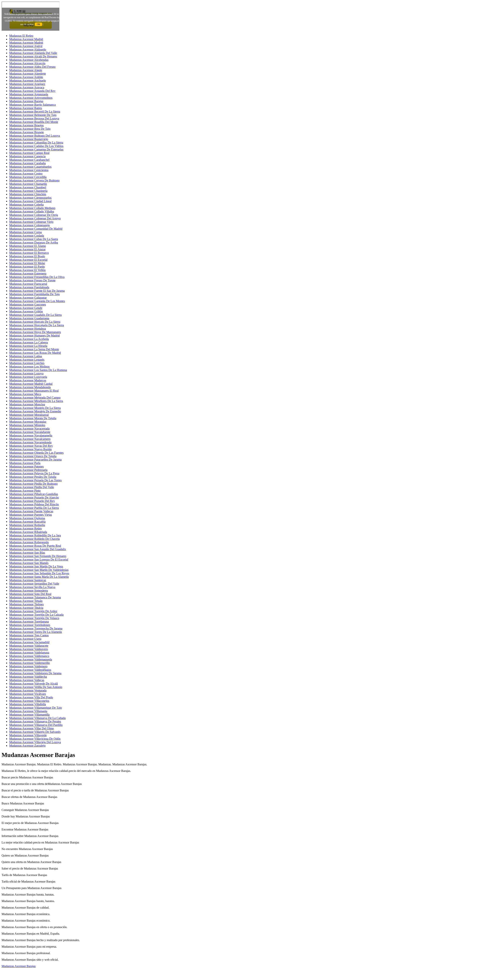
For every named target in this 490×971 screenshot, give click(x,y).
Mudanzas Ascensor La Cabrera (28, 342)
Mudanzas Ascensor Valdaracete (28, 645)
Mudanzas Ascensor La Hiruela (28, 345)
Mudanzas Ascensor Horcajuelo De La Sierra (36, 325)
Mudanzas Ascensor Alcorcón (27, 63)
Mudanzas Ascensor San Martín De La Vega (36, 566)
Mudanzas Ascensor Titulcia (26, 607)
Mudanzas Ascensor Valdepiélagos (30, 669)
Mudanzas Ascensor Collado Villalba (31, 211)
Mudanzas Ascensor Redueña (27, 525)
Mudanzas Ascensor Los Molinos (29, 366)
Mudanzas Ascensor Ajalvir (25, 46)
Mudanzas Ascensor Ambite (26, 77)
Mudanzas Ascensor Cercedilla (28, 177)
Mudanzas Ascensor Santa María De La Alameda (39, 576)
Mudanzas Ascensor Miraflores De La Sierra (36, 401)
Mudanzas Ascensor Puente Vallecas (31, 511)
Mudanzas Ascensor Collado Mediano (32, 208)
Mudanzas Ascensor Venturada (28, 690)
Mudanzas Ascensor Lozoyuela (28, 376)
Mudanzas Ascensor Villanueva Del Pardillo (36, 725)
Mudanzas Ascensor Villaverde (28, 735)
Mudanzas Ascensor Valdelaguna (29, 652)
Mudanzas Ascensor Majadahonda (30, 387)
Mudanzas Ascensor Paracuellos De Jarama (35, 459)
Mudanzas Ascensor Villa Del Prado (31, 697)
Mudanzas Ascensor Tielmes (26, 604)
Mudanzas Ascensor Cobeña (26, 204)
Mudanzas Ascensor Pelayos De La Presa (34, 473)
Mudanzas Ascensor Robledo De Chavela (34, 538)
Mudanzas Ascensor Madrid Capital (30, 383)
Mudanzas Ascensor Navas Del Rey (31, 445)
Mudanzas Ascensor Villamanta (28, 711)
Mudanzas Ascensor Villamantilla (29, 714)
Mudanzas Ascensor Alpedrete (27, 73)
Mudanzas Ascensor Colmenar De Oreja (33, 215)
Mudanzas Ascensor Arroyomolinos (30, 97)
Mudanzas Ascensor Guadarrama (29, 318)
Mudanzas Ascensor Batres (25, 108)
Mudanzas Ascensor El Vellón (27, 270)
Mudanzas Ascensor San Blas (27, 552)
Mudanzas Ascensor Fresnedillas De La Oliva (37, 277)
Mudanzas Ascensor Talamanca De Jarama (35, 597)
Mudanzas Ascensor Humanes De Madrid (34, 335)
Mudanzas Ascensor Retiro (25, 528)
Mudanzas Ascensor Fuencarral (28, 283)
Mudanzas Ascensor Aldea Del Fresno (32, 66)
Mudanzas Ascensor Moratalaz (27, 421)
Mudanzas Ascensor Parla (24, 463)
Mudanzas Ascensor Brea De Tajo (30, 128)
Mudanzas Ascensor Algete (25, 70)
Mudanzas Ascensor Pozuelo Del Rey (32, 501)
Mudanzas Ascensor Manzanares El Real (34, 390)
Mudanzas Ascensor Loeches (26, 363)
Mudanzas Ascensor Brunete (26, 132)
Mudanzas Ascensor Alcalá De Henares (33, 56)
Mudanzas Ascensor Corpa (25, 232)
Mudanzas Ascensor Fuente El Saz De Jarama (37, 290)
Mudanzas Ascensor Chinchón (27, 194)
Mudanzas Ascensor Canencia (27, 156)
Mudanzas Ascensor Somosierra (28, 590)
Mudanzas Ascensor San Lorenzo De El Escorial (38, 559)
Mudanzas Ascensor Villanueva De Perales (35, 721)
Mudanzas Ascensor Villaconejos (29, 700)
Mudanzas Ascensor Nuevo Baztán (30, 449)
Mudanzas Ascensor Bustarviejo (28, 139)
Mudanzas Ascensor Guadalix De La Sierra (35, 314)
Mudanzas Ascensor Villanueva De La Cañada (37, 718)
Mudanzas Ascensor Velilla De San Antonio (35, 687)
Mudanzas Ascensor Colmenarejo (29, 225)
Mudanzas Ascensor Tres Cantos (29, 635)
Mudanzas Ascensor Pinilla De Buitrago (33, 483)
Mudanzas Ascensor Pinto (25, 490)
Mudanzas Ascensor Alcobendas (28, 59)
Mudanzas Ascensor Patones (26, 466)
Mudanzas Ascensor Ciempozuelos (30, 197)
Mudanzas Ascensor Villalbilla (27, 704)
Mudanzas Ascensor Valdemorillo (29, 662)
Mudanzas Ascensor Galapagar (28, 297)
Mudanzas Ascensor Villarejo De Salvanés (34, 731)
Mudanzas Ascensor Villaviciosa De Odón (34, 738)
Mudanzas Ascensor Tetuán (25, 600)
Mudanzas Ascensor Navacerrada (29, 428)
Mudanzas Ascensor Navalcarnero (30, 439)
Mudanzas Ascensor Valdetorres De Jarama (35, 673)
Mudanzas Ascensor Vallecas (26, 680)
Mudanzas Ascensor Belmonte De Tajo (32, 115)
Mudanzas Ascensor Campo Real (29, 152)
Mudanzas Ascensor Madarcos (27, 380)
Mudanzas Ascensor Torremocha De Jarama (35, 628)
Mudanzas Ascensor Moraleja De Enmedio (35, 411)
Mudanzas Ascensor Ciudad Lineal (30, 201)
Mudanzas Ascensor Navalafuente (29, 432)
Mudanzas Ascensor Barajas (26, 101)
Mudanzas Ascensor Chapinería (28, 190)
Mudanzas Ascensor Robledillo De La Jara (35, 535)
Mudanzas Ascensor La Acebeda (29, 339)
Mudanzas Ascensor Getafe (25, 308)
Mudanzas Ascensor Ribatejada (28, 532)
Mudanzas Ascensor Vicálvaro (27, 694)
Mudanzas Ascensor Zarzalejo (27, 745)
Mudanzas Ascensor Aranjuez (27, 84)
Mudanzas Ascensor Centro (25, 173)
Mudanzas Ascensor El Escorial (28, 259)
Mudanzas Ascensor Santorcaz (27, 580)
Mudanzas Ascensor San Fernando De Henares (37, 556)
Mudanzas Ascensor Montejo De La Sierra (35, 407)
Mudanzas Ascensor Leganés (26, 359)
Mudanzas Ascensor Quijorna (27, 518)
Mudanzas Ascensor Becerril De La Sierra (34, 111)
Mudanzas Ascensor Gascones (27, 304)
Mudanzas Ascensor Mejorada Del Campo (34, 397)
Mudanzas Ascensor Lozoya (26, 373)
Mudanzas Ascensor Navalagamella (30, 435)
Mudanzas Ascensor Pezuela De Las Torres (35, 480)
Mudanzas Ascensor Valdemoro (28, 666)
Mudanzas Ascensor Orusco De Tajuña (32, 456)
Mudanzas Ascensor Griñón (26, 311)
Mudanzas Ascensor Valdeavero (28, 649)
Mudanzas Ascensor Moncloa (27, 404)
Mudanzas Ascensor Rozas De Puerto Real (35, 545)
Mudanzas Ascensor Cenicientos (28, 170)
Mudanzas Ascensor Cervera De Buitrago (34, 180)
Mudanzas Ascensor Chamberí (27, 187)
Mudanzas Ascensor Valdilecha (28, 676)
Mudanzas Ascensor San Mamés (28, 563)
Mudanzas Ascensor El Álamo (27, 246)
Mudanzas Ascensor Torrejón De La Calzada (36, 614)
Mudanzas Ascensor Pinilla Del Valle (31, 487)
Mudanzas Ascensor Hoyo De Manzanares (35, 332)
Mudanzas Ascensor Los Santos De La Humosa (38, 370)
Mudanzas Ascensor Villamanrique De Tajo (35, 707)
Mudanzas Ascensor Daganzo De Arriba (33, 242)
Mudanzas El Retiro (21, 35)
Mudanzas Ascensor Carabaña (27, 163)
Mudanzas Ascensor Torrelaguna (29, 621)
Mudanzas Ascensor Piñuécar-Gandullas (33, 494)
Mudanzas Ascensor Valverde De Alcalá (33, 683)
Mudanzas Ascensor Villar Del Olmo (31, 728)
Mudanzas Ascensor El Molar (27, 263)
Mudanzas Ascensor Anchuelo (27, 80)
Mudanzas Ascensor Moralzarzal (29, 414)
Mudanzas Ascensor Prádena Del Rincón (34, 504)
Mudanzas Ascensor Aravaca (26, 87)
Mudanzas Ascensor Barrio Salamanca (32, 104)
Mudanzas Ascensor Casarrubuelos (30, 166)
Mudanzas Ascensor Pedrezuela (28, 470)
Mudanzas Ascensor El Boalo (27, 256)
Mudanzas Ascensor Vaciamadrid (29, 642)
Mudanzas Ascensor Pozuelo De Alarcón (34, 497)
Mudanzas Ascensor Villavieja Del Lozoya (35, 742)
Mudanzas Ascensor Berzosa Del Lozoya (34, 118)
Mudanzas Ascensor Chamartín (28, 184)
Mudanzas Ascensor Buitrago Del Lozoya (34, 135)
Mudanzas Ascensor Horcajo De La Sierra (34, 321)
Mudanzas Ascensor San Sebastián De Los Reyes (39, 573)
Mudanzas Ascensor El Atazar (27, 249)
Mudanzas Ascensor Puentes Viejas (30, 514)
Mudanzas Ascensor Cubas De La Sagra (33, 239)
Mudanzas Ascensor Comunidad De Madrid (35, 228)
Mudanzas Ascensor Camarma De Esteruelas (36, 149)
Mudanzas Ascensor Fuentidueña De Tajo (34, 294)
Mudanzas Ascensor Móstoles (27, 425)
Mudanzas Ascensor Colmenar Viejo (31, 221)
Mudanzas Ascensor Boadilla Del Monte (33, 121)
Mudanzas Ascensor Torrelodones (29, 625)
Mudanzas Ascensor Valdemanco (29, 656)
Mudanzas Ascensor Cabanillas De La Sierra (36, 142)
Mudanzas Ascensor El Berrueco (29, 252)
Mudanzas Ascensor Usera (25, 638)
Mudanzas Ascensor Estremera (27, 273)
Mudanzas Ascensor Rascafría (27, 521)
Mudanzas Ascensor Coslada (26, 235)
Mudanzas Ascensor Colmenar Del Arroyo (35, 218)
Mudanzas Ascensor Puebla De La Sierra (34, 507)
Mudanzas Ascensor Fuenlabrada (29, 287)
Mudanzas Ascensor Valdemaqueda (30, 659)
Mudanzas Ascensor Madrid (26, 39)
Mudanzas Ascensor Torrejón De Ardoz (33, 611)
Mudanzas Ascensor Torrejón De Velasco (34, 618)
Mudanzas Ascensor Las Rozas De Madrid (35, 352)
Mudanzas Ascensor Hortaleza (27, 328)
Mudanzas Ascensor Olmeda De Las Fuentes (36, 452)
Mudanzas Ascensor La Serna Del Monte (34, 349)
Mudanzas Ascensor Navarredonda (30, 442)
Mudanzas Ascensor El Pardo (27, 266)
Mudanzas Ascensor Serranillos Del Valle (34, 583)
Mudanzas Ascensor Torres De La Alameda (35, 631)
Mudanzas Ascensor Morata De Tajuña (32, 418)
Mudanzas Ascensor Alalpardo (27, 49)
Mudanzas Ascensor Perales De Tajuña (32, 476)
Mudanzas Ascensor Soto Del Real (30, 594)
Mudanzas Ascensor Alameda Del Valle (33, 53)
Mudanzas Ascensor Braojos (26, 125)
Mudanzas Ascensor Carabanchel (29, 159)
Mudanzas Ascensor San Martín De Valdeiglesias (39, 569)
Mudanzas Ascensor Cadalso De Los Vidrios (36, 146)
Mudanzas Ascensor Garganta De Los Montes (37, 301)
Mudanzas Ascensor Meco (25, 394)
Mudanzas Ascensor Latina (25, 356)
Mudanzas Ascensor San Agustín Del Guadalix (37, 549)
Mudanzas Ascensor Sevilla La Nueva (32, 587)
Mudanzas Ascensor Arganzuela (28, 94)
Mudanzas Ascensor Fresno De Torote (32, 280)
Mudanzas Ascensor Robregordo (29, 542)
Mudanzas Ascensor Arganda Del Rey (32, 90)
